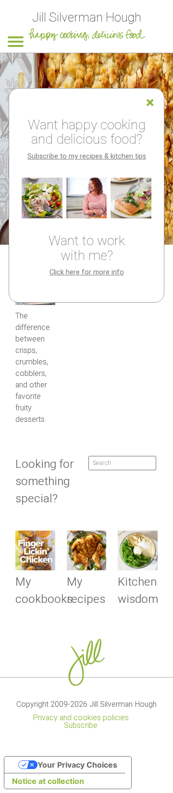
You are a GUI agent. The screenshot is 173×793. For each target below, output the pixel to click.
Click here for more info (86, 272)
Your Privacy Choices (77, 765)
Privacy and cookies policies (81, 718)
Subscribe (81, 725)
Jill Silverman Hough (86, 17)
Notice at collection (48, 781)
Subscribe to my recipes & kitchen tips (86, 156)
